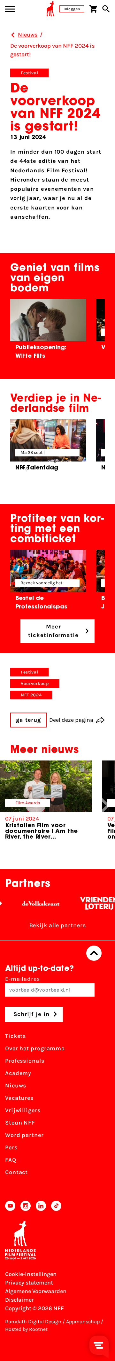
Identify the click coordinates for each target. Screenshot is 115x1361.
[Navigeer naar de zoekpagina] (106, 9)
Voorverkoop (35, 683)
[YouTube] (10, 1206)
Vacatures (19, 1097)
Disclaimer (19, 1299)
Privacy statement (29, 1282)
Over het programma (35, 1048)
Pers (11, 1147)
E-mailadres (22, 978)
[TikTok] (56, 1206)
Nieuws (15, 1085)
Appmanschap (83, 1321)
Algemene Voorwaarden (35, 1291)
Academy (18, 1073)
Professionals (24, 1060)
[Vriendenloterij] (94, 903)
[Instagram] (25, 1206)
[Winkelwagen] (93, 9)
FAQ (10, 1159)
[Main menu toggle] (10, 9)
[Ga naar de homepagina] (50, 9)
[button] (105, 805)
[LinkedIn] (41, 1206)
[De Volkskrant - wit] (36, 903)
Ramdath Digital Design (33, 1321)
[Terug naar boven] (94, 953)
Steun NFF (20, 1122)
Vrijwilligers (23, 1110)
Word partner (24, 1135)
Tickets (15, 1035)
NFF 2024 (31, 695)
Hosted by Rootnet (26, 1329)
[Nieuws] (12, 34)
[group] (48, 331)
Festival (29, 73)
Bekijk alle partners (57, 925)
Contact (16, 1172)
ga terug (28, 719)
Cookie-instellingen (31, 1274)
